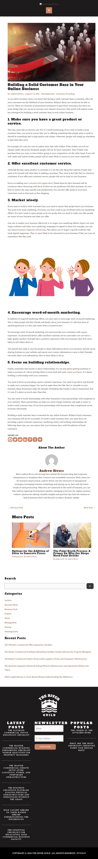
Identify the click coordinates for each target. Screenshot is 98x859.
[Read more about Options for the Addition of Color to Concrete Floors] (31, 535)
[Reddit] (20, 439)
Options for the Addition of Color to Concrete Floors (30, 552)
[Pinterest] (30, 439)
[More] (40, 439)
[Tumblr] (35, 439)
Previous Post (15, 507)
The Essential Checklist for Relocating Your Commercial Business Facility (16, 834)
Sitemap (81, 853)
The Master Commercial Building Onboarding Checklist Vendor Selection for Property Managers (48, 652)
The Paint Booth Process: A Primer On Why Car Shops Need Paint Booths (71, 553)
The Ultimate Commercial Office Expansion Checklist (28, 644)
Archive (8, 600)
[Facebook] (10, 439)
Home (7, 618)
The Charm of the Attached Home (82, 731)
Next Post (89, 507)
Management (10, 622)
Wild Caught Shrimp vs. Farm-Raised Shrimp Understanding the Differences (39, 677)
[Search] (90, 586)
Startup (8, 627)
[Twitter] (15, 439)
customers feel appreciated (40, 183)
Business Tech (11, 609)
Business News (11, 604)
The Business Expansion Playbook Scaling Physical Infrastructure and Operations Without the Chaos (16, 793)
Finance (8, 613)
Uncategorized (47, 93)
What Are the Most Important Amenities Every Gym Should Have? (81, 746)
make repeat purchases (72, 372)
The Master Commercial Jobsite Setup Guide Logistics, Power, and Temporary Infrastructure (46, 659)
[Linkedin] (25, 439)
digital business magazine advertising (28, 229)
